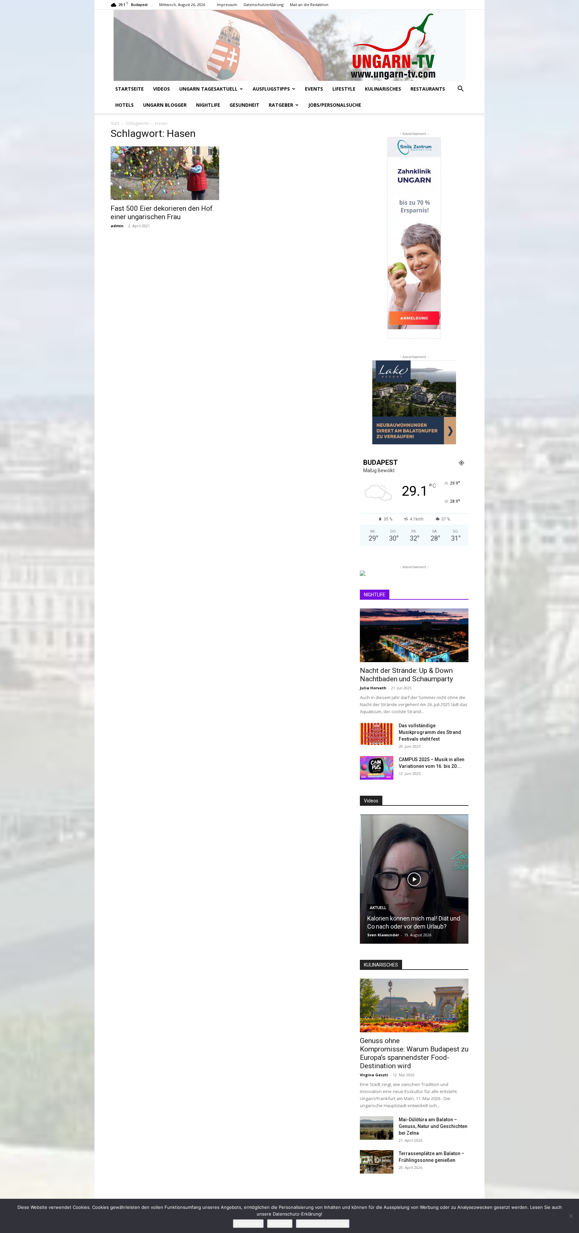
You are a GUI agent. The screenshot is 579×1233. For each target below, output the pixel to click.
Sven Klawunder (383, 934)
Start (115, 123)
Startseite (129, 89)
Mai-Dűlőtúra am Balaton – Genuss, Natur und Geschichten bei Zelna (433, 1126)
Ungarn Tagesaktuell (208, 89)
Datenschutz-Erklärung (323, 1223)
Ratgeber (281, 105)
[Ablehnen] (570, 1216)
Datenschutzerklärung (263, 4)
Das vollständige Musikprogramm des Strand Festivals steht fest (430, 732)
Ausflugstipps (271, 89)
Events (314, 89)
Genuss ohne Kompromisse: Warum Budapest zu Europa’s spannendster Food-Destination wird (414, 1053)
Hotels (124, 105)
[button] (460, 89)
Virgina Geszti (374, 1074)
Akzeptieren (248, 1223)
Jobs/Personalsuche (334, 105)
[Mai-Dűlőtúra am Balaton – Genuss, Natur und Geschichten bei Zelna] (376, 1128)
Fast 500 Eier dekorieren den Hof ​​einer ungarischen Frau (162, 212)
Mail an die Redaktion (309, 4)
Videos (161, 89)
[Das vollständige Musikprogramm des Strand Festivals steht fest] (376, 734)
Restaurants (427, 89)
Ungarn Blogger (165, 105)
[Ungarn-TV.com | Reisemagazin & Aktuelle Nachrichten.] (289, 45)
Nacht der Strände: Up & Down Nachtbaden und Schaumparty (406, 675)
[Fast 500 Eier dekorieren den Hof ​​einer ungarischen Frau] (165, 173)
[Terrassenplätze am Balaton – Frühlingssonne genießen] (376, 1162)
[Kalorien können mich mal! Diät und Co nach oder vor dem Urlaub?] (414, 879)
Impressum (227, 4)
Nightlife (208, 105)
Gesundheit (244, 105)
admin (117, 225)
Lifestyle (344, 89)
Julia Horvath (373, 687)
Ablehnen (280, 1223)
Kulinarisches (383, 89)
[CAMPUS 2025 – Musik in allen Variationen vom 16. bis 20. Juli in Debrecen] (376, 768)
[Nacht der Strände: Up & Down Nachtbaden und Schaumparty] (414, 635)
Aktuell (378, 907)
